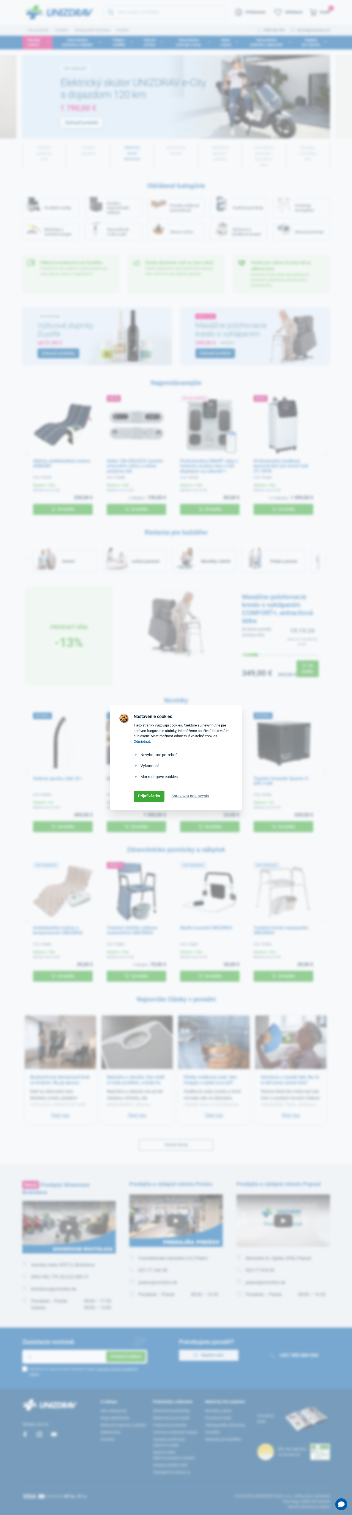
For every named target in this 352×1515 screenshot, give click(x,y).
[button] (341, 1504)
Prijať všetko (149, 796)
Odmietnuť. (142, 741)
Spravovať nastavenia (190, 796)
